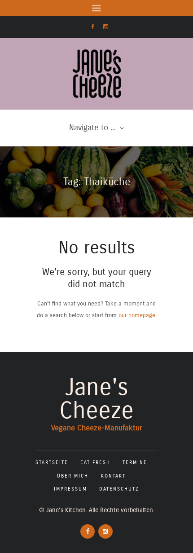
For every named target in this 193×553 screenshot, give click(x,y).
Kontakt (113, 476)
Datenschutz (119, 489)
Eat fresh (95, 462)
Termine (135, 462)
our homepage (136, 315)
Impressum (70, 489)
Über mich (72, 476)
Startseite (51, 462)
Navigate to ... (92, 128)
